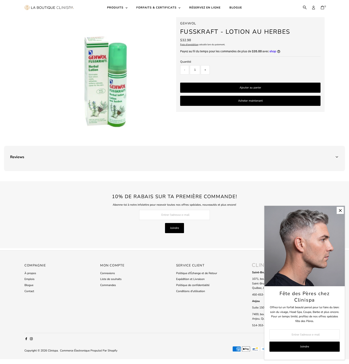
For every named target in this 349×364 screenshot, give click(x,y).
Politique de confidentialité (192, 285)
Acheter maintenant (250, 101)
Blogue (28, 285)
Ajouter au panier (250, 87)
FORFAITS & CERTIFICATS (157, 7)
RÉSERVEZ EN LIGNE (205, 7)
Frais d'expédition (189, 44)
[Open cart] (322, 7)
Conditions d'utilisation (190, 291)
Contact (29, 291)
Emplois (29, 279)
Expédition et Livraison (190, 279)
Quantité (185, 62)
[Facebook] (26, 339)
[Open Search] (305, 7)
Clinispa (53, 350)
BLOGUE (235, 7)
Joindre (174, 228)
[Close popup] (340, 210)
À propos (30, 273)
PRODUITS (115, 7)
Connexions (107, 273)
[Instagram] (31, 339)
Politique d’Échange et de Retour (196, 273)
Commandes (108, 285)
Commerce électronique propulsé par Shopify (88, 350)
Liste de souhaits (111, 279)
